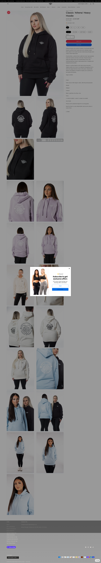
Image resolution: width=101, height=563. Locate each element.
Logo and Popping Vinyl (11, 532)
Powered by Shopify (21, 561)
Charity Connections (11, 534)
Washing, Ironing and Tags (12, 541)
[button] (60, 289)
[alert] (50, 281)
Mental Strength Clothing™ (13, 561)
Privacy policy (28, 561)
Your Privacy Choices (11, 543)
